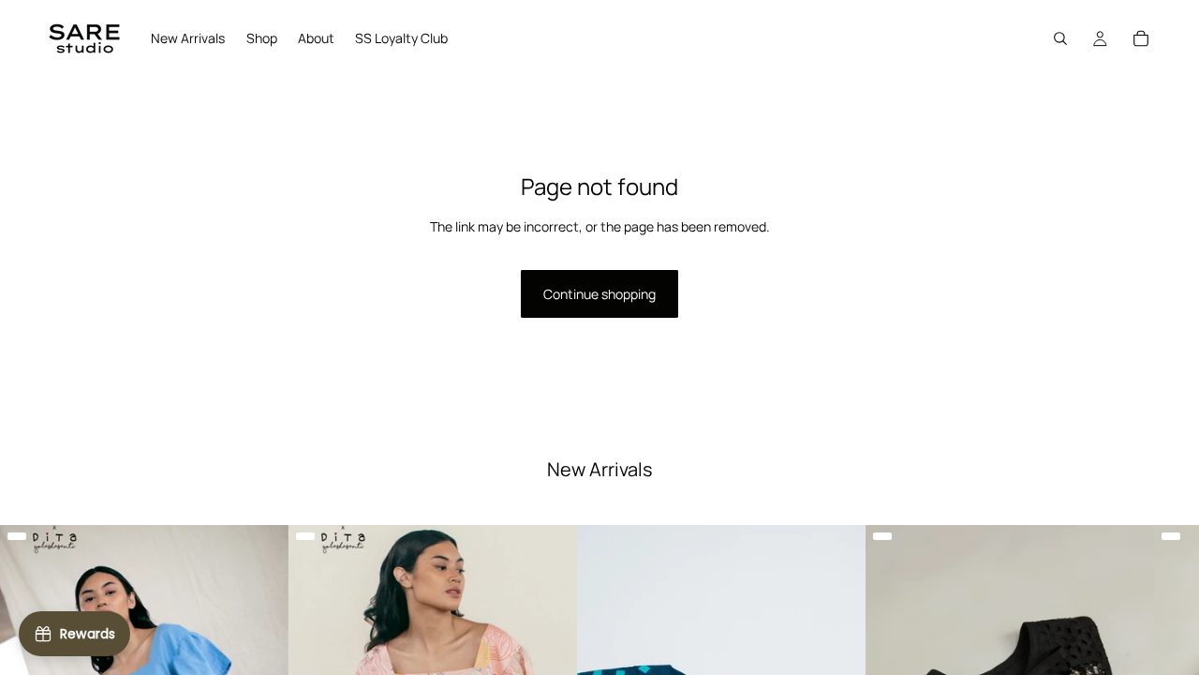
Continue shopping (599, 294)
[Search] (1060, 38)
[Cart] (1141, 38)
